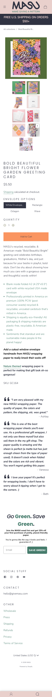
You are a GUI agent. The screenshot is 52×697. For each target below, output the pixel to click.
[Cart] (45, 7)
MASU (29, 662)
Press (6, 617)
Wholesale (9, 611)
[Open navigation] (6, 7)
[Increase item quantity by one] (13, 226)
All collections (9, 29)
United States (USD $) (25, 655)
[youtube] (24, 577)
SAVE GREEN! (37, 550)
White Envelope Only (16, 205)
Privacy (7, 636)
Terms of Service (13, 643)
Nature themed (12, 366)
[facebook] (5, 577)
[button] (9, 58)
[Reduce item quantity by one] (5, 226)
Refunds (8, 630)
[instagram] (11, 577)
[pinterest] (17, 577)
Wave (37, 211)
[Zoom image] (26, 58)
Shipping (8, 192)
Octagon (15, 211)
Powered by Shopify (26, 667)
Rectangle (37, 205)
